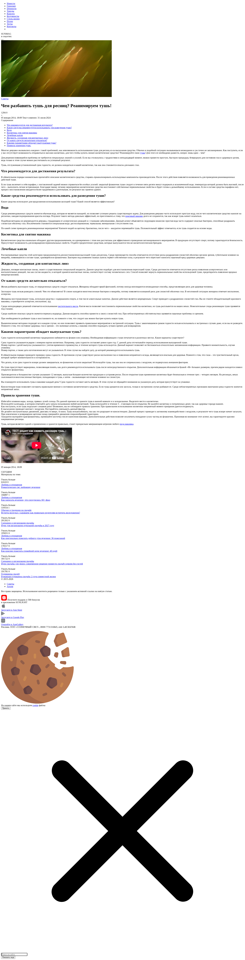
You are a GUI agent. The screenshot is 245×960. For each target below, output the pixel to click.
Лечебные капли (15, 135)
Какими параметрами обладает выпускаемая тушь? (31, 143)
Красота (11, 13)
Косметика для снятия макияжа (22, 133)
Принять (5, 708)
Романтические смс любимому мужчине (20, 487)
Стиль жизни (13, 19)
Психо (10, 21)
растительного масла (68, 306)
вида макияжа (126, 424)
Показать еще (8, 957)
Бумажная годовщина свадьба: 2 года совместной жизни (28, 576)
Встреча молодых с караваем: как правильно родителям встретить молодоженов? (40, 513)
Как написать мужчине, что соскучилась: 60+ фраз (25, 500)
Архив (10, 586)
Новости (11, 3)
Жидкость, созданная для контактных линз (27, 138)
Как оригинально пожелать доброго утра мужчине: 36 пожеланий (33, 538)
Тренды (10, 11)
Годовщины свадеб (10, 574)
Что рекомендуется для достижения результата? (30, 125)
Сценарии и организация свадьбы (17, 523)
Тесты (10, 24)
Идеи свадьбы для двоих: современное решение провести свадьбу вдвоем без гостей (42, 564)
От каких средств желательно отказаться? (27, 140)
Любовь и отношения (11, 484)
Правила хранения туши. (19, 145)
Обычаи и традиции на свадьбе (16, 510)
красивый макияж (134, 216)
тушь (142, 153)
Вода (9, 130)
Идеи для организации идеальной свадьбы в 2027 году (27, 525)
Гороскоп (11, 6)
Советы (10, 584)
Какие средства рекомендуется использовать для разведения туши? (39, 127)
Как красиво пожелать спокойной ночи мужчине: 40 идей (29, 551)
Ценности (11, 8)
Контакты (11, 26)
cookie (35, 705)
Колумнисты (13, 16)
